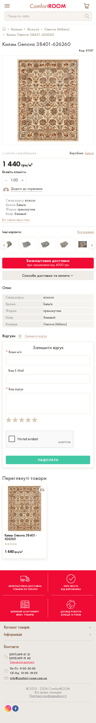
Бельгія (89, 153)
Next (92, 245)
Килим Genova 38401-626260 (21, 536)
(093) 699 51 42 (20, 658)
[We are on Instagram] (8, 708)
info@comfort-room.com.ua (28, 678)
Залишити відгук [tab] (36, 336)
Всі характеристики (15, 220)
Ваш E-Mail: (16, 370)
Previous (4, 245)
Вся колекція (85, 232)
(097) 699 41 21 (19, 654)
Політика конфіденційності (48, 696)
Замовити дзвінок (22, 662)
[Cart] (87, 6)
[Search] (87, 16)
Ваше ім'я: (14, 352)
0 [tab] (20, 336)
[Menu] (7, 6)
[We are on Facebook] (15, 708)
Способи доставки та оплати (46, 275)
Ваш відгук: (15, 389)
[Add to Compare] (42, 489)
